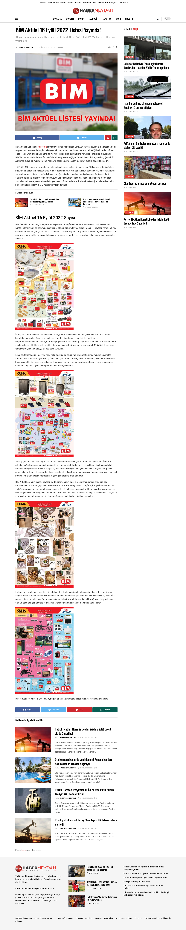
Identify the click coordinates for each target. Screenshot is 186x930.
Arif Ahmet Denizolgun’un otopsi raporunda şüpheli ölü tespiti (147, 145)
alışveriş (43, 147)
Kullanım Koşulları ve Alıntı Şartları (41, 900)
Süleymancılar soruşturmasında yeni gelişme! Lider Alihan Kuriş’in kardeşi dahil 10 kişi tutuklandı (146, 893)
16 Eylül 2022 (42, 47)
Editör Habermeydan (68, 798)
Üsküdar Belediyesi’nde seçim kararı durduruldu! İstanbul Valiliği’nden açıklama (146, 65)
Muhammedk (27, 47)
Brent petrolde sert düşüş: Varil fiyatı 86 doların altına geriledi (86, 822)
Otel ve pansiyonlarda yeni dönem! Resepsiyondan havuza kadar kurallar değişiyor (97, 201)
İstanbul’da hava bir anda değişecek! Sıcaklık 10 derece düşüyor (143, 105)
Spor (94, 2)
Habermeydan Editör (68, 737)
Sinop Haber (87, 2)
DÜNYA (81, 18)
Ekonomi (56, 2)
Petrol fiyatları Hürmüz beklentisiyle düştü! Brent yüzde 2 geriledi (44, 200)
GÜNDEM (70, 18)
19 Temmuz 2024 (94, 888)
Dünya (50, 2)
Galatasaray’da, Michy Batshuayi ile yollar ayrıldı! (102, 898)
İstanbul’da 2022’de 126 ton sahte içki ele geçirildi (100, 868)
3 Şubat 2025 (93, 903)
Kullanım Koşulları (111, 2)
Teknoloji (101, 2)
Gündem (63, 2)
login (24, 850)
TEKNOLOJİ (106, 18)
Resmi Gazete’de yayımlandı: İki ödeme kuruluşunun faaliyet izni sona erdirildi (84, 792)
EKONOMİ (93, 18)
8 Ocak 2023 (93, 873)
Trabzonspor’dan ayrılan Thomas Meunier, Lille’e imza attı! (102, 883)
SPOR (118, 18)
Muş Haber (78, 2)
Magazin (70, 2)
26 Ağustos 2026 (37, 205)
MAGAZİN (129, 18)
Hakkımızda (122, 2)
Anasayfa (43, 2)
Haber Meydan (26, 918)
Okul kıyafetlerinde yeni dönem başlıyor (145, 183)
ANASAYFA (57, 18)
